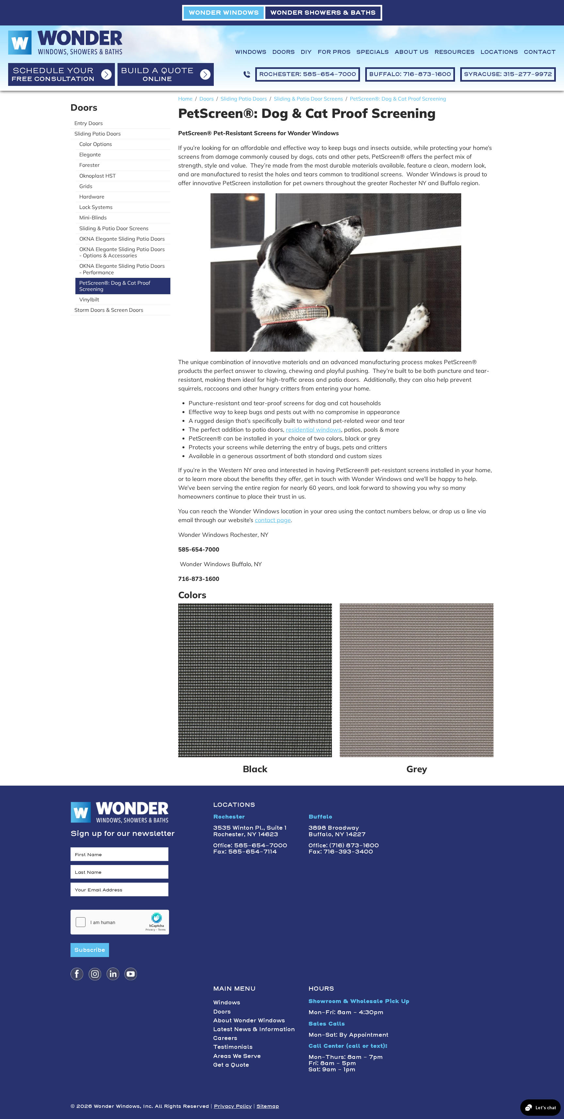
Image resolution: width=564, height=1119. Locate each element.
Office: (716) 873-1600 (343, 845)
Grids (85, 186)
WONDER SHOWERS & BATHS (323, 12)
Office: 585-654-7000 (250, 845)
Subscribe (89, 950)
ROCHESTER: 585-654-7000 (307, 74)
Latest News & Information (254, 1029)
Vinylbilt (89, 299)
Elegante (90, 154)
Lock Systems (96, 207)
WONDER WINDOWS (224, 12)
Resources (454, 52)
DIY (306, 52)
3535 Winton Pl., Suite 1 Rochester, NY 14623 (250, 830)
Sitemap (268, 1106)
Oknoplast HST (97, 175)
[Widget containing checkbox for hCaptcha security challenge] (119, 922)
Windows (250, 52)
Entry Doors (88, 123)
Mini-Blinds (93, 217)
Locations (499, 52)
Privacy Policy (233, 1106)
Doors (283, 52)
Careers (225, 1038)
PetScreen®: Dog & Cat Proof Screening (114, 286)
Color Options (95, 144)
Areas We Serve (237, 1056)
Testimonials (233, 1047)
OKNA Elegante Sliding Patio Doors (122, 238)
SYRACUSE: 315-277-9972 (508, 74)
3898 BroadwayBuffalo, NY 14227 (337, 830)
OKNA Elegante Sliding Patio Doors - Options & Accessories (122, 252)
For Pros (334, 52)
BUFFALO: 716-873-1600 (410, 74)
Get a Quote (231, 1065)
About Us (412, 52)
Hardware (91, 196)
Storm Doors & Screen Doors (108, 310)
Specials (372, 52)
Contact (540, 52)
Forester (89, 165)
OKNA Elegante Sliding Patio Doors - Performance (122, 269)
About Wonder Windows (249, 1020)
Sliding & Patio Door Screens (114, 228)
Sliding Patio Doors (97, 133)
